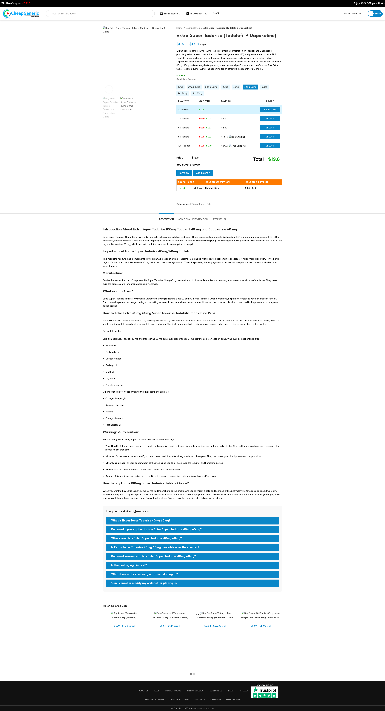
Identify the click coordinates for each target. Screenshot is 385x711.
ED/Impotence (193, 28)
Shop (216, 13)
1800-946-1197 (199, 13)
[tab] (166, 218)
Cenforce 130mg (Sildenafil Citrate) (215, 618)
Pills (209, 204)
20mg (225, 87)
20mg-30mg (194, 87)
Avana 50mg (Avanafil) (124, 618)
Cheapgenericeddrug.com (261, 490)
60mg (264, 87)
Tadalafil (274, 240)
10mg (180, 87)
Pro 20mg (183, 93)
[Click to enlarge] (109, 89)
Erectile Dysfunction (113, 240)
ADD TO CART (203, 173)
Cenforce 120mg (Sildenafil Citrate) (169, 618)
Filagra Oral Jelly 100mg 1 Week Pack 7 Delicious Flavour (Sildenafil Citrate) (261, 618)
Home (179, 28)
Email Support (172, 13)
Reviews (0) (219, 219)
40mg (236, 87)
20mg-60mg (211, 87)
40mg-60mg (250, 87)
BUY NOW (184, 173)
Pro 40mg (197, 93)
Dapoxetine (117, 244)
